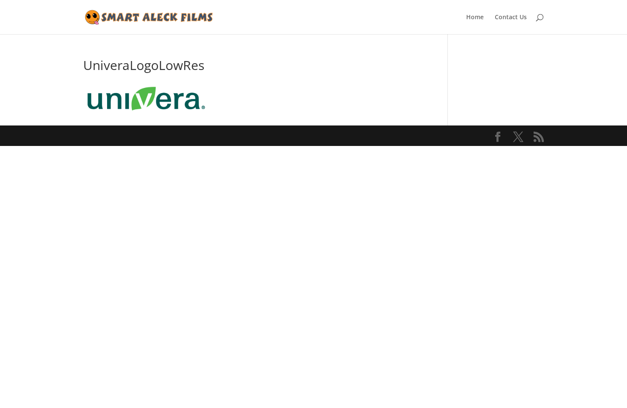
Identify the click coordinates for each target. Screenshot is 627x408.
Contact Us (511, 17)
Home (475, 17)
